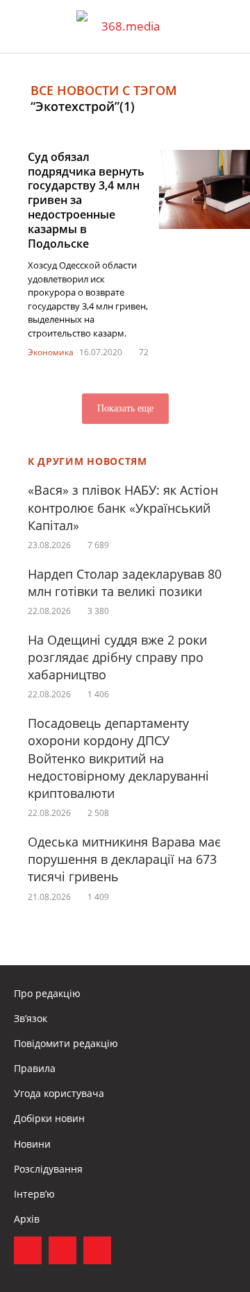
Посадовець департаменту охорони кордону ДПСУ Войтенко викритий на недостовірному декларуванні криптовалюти (118, 758)
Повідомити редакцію (66, 1043)
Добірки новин (49, 1118)
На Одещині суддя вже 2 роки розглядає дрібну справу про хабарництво (117, 657)
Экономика (51, 352)
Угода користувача (59, 1093)
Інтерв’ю (34, 1193)
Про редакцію (47, 993)
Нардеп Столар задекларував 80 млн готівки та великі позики (125, 583)
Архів (27, 1218)
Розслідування (48, 1168)
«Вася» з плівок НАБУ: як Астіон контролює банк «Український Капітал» (123, 507)
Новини (32, 1143)
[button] (226, 26)
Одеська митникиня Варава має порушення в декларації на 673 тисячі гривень (124, 859)
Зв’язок (30, 1018)
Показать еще (125, 408)
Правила (35, 1068)
